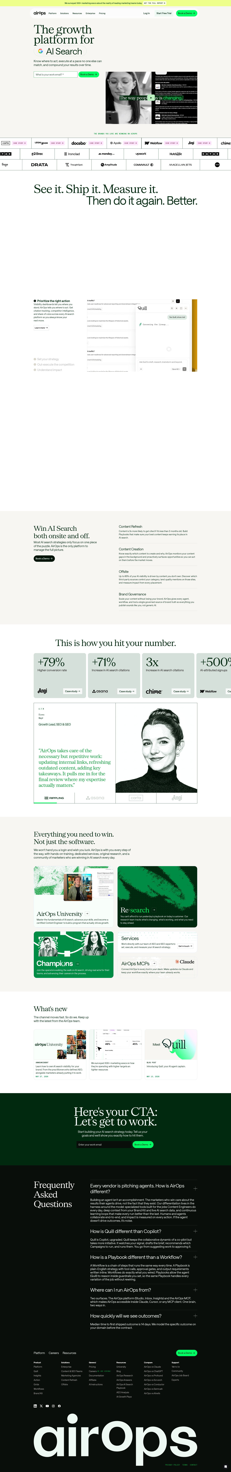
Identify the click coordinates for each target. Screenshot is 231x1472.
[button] (143, 1188)
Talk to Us (176, 1367)
